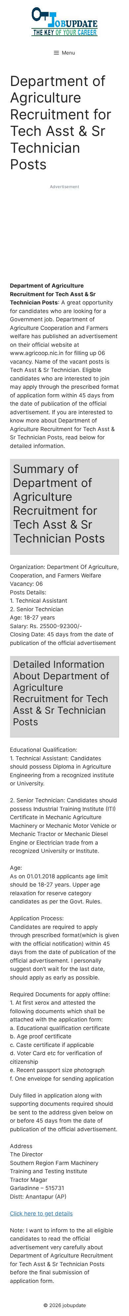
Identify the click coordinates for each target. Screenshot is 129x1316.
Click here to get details (41, 1213)
